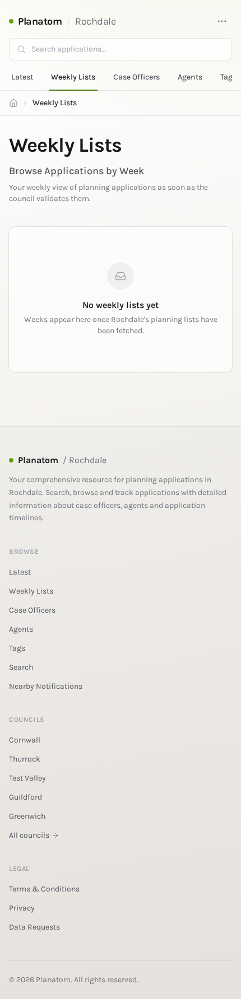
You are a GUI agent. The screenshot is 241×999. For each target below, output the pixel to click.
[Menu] (222, 21)
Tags (228, 77)
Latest (22, 77)
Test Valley (27, 778)
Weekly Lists (73, 77)
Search (21, 667)
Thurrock (24, 759)
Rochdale (95, 21)
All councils (29, 835)
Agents (190, 77)
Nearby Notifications (45, 686)
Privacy (22, 908)
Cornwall (24, 740)
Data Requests (34, 927)
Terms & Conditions (44, 889)
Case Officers (136, 77)
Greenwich (27, 816)
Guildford (25, 797)
